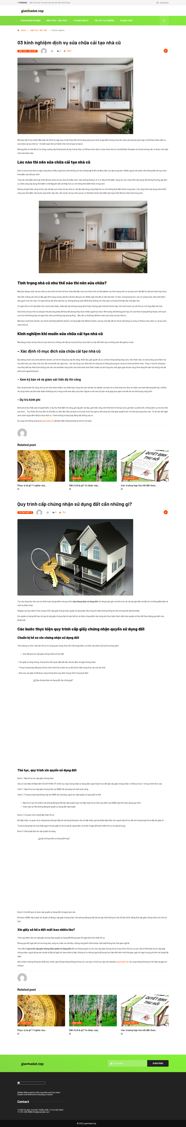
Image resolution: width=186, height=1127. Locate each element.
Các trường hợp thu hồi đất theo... (139, 485)
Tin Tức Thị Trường (104, 21)
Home (23, 30)
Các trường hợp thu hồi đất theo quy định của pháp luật (51, 3)
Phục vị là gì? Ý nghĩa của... (31, 485)
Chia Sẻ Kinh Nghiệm (30, 21)
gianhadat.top (48, 421)
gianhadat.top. (123, 962)
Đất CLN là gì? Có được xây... (84, 485)
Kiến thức (77, 478)
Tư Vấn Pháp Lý (80, 21)
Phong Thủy (126, 21)
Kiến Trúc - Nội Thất (39, 30)
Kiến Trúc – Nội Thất (56, 21)
